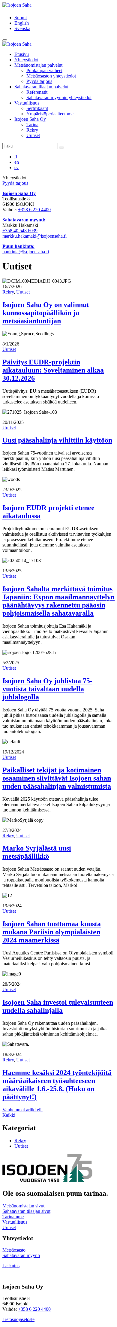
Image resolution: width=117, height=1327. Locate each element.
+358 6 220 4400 (34, 209)
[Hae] (61, 147)
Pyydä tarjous (39, 81)
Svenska (22, 28)
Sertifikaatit (37, 108)
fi (15, 156)
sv (16, 167)
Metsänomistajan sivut (23, 1205)
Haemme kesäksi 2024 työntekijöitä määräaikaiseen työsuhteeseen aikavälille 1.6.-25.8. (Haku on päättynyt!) (57, 1085)
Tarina (32, 124)
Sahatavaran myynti (21, 1255)
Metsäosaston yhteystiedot (51, 75)
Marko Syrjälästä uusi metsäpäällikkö (36, 852)
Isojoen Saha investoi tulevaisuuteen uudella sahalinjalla (57, 1006)
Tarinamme (13, 1216)
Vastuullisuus (26, 102)
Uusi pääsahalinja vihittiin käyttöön (57, 440)
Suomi (20, 17)
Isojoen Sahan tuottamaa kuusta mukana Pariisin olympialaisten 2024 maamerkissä (51, 932)
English (21, 23)
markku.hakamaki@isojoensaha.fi (34, 236)
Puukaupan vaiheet (44, 70)
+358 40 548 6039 (20, 230)
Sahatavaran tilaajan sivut (26, 1211)
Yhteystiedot (26, 59)
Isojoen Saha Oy (30, 119)
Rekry (32, 129)
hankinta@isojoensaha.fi (25, 251)
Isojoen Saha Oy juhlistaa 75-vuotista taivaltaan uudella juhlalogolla (47, 689)
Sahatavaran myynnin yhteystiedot (59, 97)
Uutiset (33, 135)
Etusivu (21, 54)
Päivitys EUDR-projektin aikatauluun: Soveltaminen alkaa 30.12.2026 (53, 370)
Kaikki (8, 1115)
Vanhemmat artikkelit (22, 1109)
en (16, 162)
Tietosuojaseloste (18, 1319)
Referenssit (36, 92)
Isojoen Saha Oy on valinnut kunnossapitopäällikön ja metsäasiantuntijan (45, 313)
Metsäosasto (14, 1249)
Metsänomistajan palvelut (38, 65)
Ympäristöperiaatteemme (50, 113)
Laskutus (11, 1265)
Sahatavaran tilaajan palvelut (41, 86)
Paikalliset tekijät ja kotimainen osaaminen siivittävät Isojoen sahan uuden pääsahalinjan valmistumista (56, 778)
